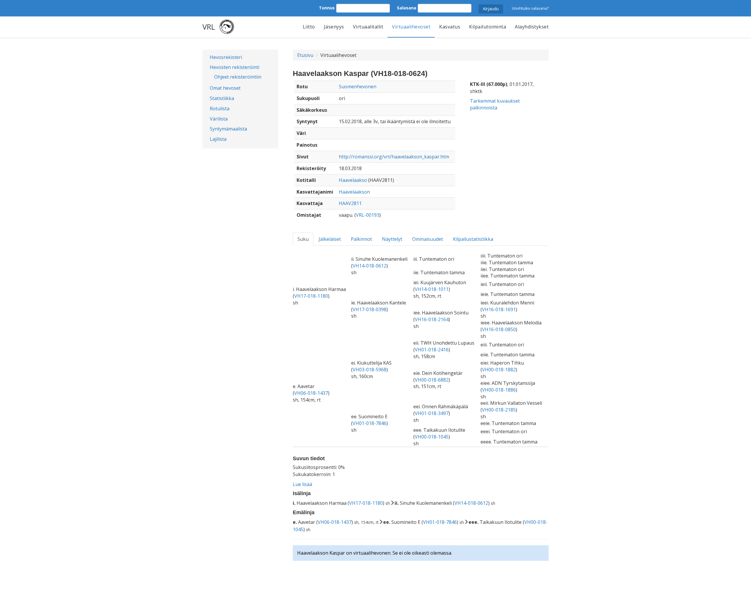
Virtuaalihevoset (411, 26)
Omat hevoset (225, 88)
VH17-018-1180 (311, 296)
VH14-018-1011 (432, 289)
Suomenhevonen (357, 86)
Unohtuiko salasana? (530, 8)
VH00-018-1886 (499, 390)
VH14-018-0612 (369, 266)
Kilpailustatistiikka (473, 239)
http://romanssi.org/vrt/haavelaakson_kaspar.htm (394, 156)
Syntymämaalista (228, 129)
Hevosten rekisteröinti (234, 67)
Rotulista (219, 108)
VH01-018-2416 (432, 349)
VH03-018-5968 (369, 369)
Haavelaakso (353, 180)
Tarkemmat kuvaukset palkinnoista (495, 104)
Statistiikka (222, 98)
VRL (208, 27)
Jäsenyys (334, 26)
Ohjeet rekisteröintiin (237, 77)
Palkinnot (361, 239)
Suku (303, 239)
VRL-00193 (367, 215)
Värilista (219, 119)
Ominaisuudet (427, 239)
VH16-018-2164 (432, 319)
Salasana (406, 8)
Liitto (309, 26)
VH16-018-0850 (499, 329)
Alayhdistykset (532, 26)
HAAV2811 (350, 203)
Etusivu (305, 55)
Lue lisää (302, 484)
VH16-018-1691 (499, 309)
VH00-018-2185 (499, 410)
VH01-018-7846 (369, 423)
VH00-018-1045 (432, 437)
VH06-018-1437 (311, 393)
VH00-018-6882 (432, 380)
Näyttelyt (392, 239)
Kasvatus (449, 26)
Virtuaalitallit (368, 26)
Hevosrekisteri (226, 57)
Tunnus (327, 8)
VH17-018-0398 (369, 309)
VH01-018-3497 (432, 413)
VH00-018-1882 (499, 369)
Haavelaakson (354, 192)
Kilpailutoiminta (487, 26)
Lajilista (218, 139)
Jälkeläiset (330, 239)
